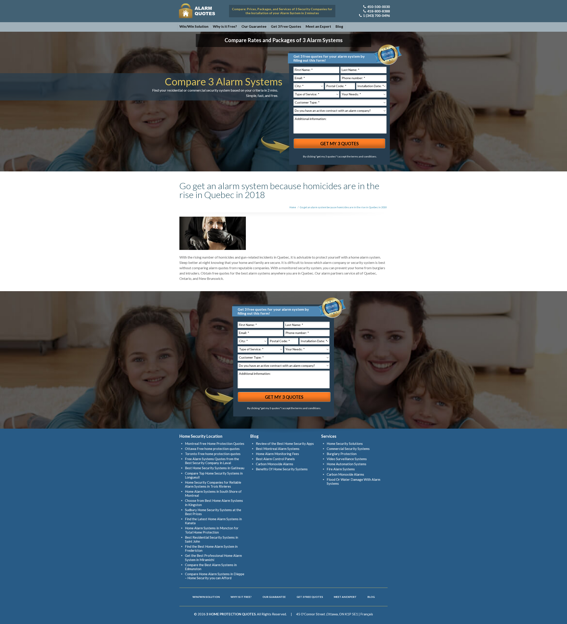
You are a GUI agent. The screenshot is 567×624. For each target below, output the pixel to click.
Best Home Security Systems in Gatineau (214, 468)
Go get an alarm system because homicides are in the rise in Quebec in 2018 (343, 207)
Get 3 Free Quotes (286, 26)
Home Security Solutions (345, 443)
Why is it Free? (225, 26)
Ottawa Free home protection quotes (212, 449)
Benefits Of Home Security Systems (282, 469)
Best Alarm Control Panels (275, 459)
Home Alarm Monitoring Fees (277, 454)
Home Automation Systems (346, 464)
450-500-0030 (378, 6)
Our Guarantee (253, 26)
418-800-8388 (378, 11)
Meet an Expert (318, 26)
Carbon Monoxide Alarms (274, 464)
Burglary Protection (342, 454)
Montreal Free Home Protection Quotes (214, 443)
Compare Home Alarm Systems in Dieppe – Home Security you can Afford (214, 576)
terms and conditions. (364, 156)
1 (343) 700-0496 (376, 15)
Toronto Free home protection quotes (213, 454)
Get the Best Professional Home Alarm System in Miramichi (213, 557)
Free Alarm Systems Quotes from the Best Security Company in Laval (212, 461)
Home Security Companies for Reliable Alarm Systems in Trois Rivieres (213, 484)
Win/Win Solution (193, 26)
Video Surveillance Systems (347, 459)
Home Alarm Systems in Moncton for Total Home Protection (212, 530)
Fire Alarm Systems (341, 469)
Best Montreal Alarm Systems (277, 449)
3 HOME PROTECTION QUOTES (231, 614)
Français (366, 614)
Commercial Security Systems (348, 449)
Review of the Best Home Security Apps (285, 443)
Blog (339, 26)
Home (292, 207)
